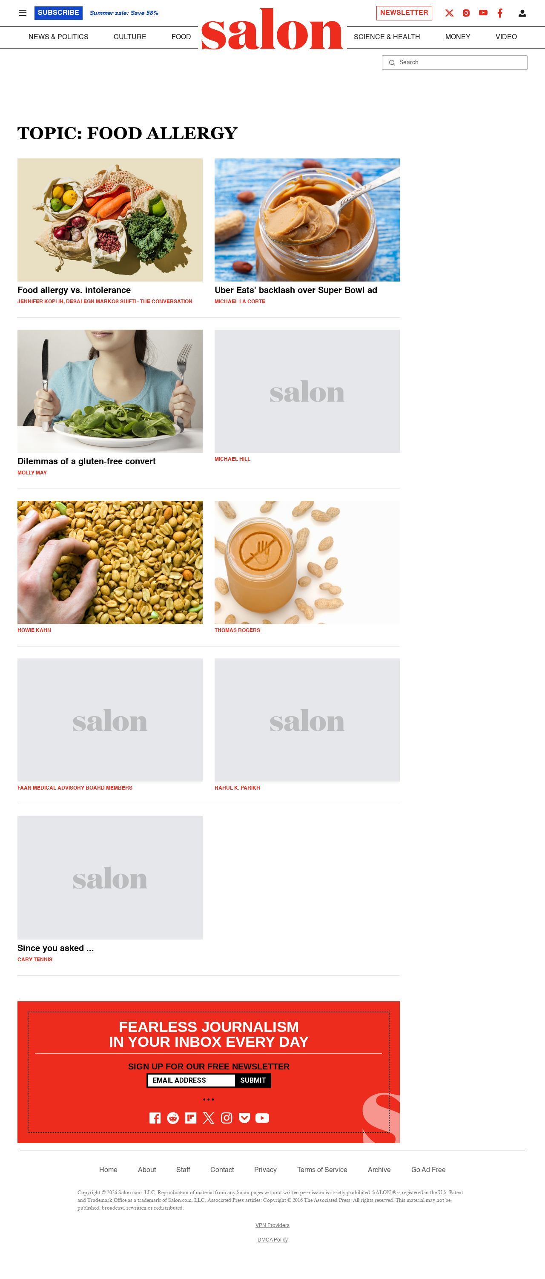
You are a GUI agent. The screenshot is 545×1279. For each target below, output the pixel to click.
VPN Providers (272, 1225)
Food (181, 37)
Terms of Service (322, 1170)
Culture (130, 37)
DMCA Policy (273, 1240)
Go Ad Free (428, 1170)
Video (506, 37)
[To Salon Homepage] (272, 29)
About (147, 1170)
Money (457, 37)
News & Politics (59, 37)
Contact (222, 1170)
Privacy (265, 1170)
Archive (379, 1170)
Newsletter (404, 13)
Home (108, 1170)
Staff (183, 1170)
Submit (253, 1080)
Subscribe (58, 13)
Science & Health (387, 37)
